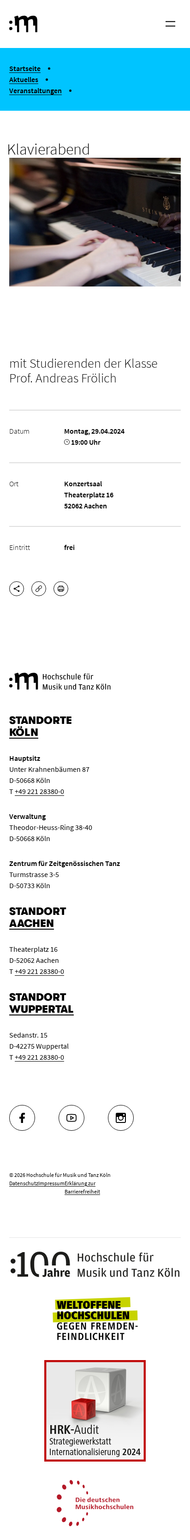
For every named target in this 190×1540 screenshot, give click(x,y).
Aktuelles (23, 79)
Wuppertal (41, 1009)
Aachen (31, 923)
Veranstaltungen (35, 90)
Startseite (25, 68)
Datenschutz (23, 1183)
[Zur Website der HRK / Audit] (95, 1411)
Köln (23, 732)
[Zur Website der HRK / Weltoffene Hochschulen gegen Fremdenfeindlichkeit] (95, 1317)
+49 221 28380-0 (39, 791)
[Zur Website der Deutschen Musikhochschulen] (95, 1502)
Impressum (51, 1183)
